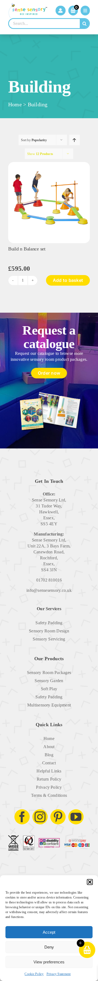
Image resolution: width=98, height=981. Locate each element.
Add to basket (68, 280)
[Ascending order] (74, 140)
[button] (90, 882)
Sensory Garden (49, 680)
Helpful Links (48, 771)
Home (15, 104)
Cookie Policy (34, 974)
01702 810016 (49, 580)
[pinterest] (58, 816)
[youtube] (76, 816)
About (48, 746)
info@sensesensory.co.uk (49, 590)
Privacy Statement (59, 974)
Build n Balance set (26, 249)
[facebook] (22, 816)
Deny (49, 947)
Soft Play (49, 688)
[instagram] (40, 816)
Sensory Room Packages (49, 672)
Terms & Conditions (49, 795)
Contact (49, 763)
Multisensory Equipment (49, 705)
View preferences (49, 962)
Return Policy (49, 779)
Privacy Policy (49, 787)
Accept (49, 932)
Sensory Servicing (49, 639)
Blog (49, 754)
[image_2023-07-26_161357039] (49, 164)
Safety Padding (48, 622)
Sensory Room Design (49, 631)
